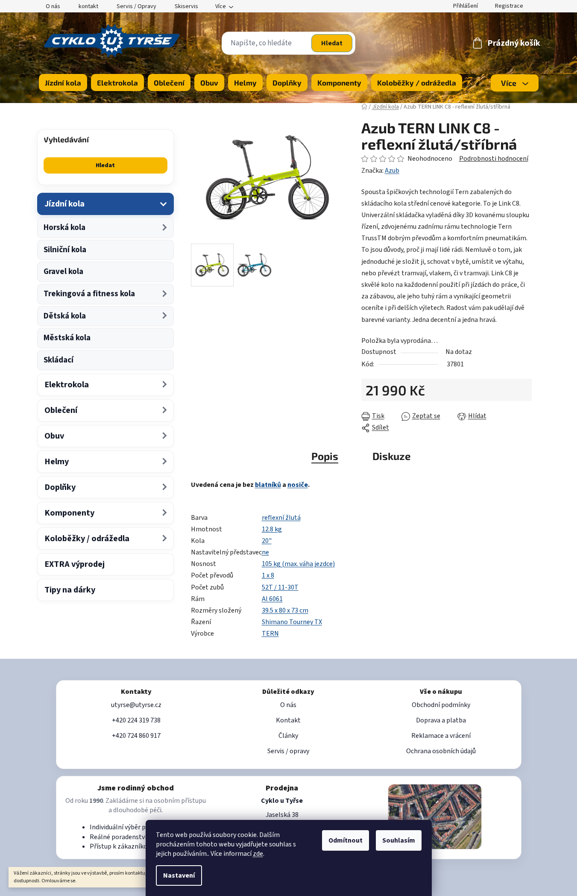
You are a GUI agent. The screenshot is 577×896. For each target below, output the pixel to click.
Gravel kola (63, 271)
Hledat (332, 43)
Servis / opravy (288, 751)
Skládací (58, 360)
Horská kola (64, 227)
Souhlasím (398, 840)
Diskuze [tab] (391, 456)
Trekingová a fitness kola (89, 294)
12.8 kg (272, 529)
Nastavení (179, 875)
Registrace (509, 6)
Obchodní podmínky (441, 705)
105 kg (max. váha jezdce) (298, 564)
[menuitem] (63, 82)
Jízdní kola (64, 204)
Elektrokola (66, 385)
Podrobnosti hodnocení (493, 158)
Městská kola (67, 338)
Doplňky (60, 487)
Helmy (56, 462)
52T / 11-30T (280, 587)
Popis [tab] (324, 456)
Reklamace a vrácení (441, 735)
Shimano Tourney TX (292, 622)
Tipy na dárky (69, 590)
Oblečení (60, 410)
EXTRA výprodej (74, 564)
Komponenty (69, 513)
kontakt (88, 6)
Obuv (54, 436)
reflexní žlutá (281, 517)
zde (258, 853)
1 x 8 (268, 575)
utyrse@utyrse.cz (136, 705)
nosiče (297, 484)
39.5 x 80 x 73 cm (285, 610)
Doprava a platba (441, 720)
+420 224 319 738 (136, 720)
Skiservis (186, 6)
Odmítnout (345, 840)
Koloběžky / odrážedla (86, 539)
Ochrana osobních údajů (441, 751)
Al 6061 (272, 599)
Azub (392, 170)
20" (267, 540)
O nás (53, 6)
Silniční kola (65, 250)
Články (288, 735)
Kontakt (288, 720)
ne (265, 552)
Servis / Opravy (136, 6)
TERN (270, 633)
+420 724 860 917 (136, 735)
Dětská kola (65, 316)
